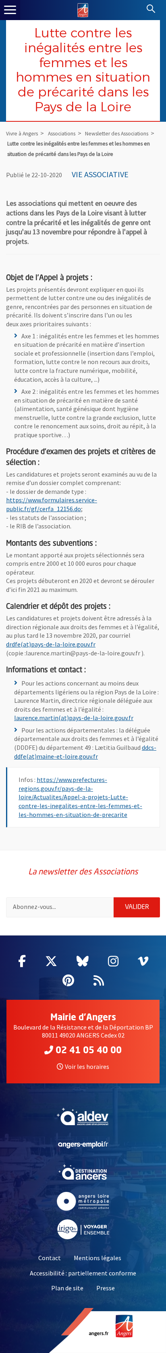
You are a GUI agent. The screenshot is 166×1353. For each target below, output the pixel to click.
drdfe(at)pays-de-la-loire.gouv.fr (50, 644)
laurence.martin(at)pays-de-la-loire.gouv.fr (73, 718)
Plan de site (67, 1288)
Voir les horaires (87, 1066)
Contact (49, 1258)
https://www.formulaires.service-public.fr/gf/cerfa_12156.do (51, 504)
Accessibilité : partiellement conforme (83, 1273)
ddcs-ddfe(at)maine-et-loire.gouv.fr (85, 751)
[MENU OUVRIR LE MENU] (10, 10)
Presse (105, 1288)
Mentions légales (97, 1258)
